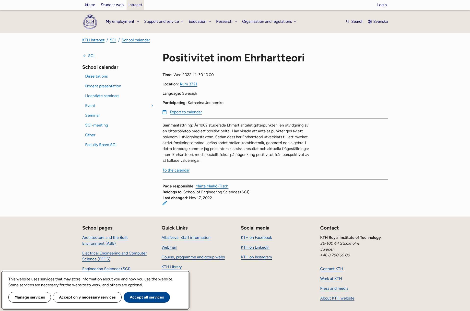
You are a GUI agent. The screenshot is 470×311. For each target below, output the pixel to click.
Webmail (169, 247)
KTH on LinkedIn (255, 247)
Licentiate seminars (102, 95)
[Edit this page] (165, 203)
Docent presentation (103, 86)
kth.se (90, 4)
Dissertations (96, 76)
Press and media (334, 288)
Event (90, 105)
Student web (112, 4)
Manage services (29, 297)
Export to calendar (186, 112)
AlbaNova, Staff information (186, 237)
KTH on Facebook (256, 237)
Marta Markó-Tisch (212, 186)
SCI (113, 40)
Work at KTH (331, 278)
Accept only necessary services (87, 297)
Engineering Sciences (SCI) (106, 268)
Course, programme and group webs (193, 257)
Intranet (135, 4)
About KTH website (337, 298)
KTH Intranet (93, 40)
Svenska (380, 21)
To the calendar (176, 170)
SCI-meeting (96, 125)
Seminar (92, 115)
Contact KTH (331, 268)
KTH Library (172, 267)
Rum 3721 (188, 84)
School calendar (136, 40)
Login (382, 4)
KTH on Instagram (256, 257)
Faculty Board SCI (101, 144)
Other (90, 135)
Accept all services (147, 297)
